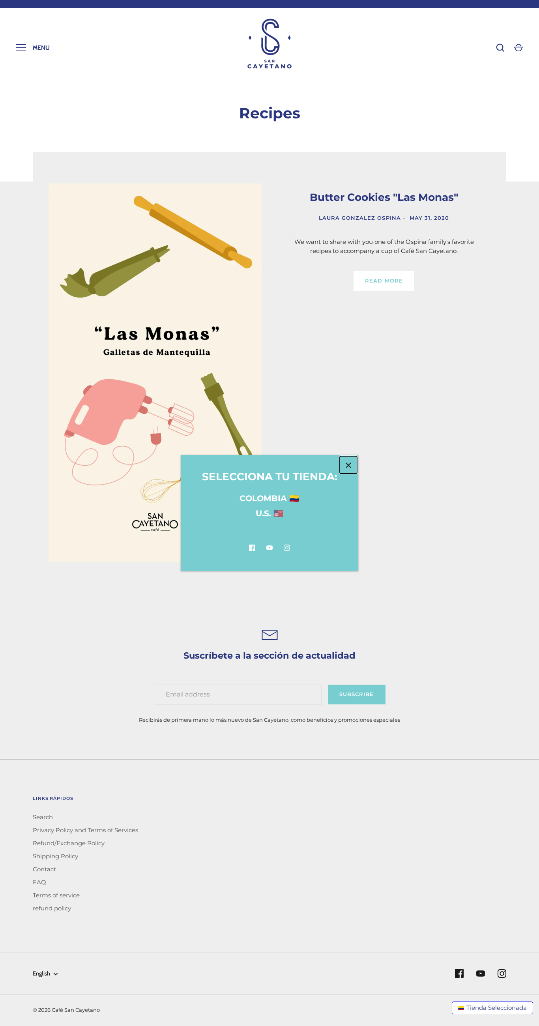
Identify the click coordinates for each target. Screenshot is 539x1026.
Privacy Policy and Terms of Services (85, 830)
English (41, 973)
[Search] (500, 47)
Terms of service (56, 895)
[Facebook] (252, 547)
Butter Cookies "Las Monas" (384, 197)
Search (43, 817)
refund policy (52, 908)
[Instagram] (287, 547)
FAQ (39, 882)
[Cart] (518, 47)
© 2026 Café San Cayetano (66, 1010)
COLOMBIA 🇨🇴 (269, 498)
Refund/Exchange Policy (69, 843)
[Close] (348, 465)
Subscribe (356, 694)
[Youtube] (269, 547)
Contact (44, 869)
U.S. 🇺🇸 (270, 513)
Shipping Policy (55, 856)
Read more (383, 280)
